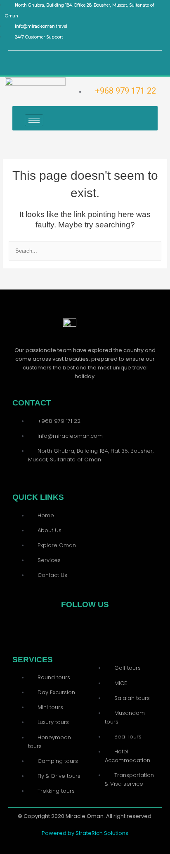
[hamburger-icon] (34, 120)
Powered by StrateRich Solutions (85, 833)
